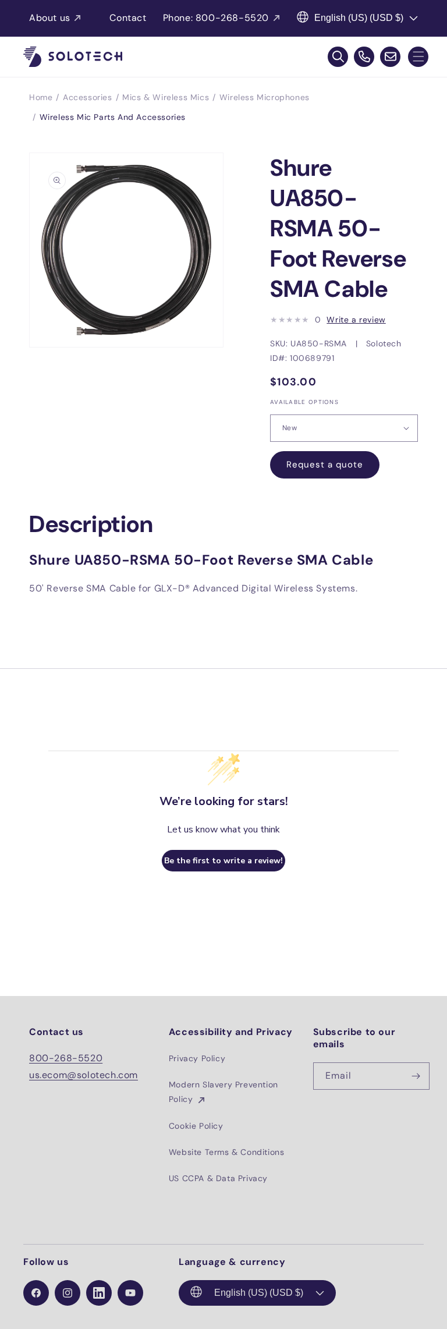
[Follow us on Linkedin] (99, 1293)
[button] (418, 57)
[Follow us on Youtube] (130, 1293)
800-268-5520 (65, 1058)
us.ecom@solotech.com (83, 1075)
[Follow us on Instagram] (67, 1293)
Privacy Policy (197, 1058)
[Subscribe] (416, 1076)
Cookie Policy (196, 1126)
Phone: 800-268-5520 (216, 18)
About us (49, 18)
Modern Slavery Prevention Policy (223, 1091)
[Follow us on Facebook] (36, 1293)
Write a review (356, 319)
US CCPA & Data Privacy (218, 1178)
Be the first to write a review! (223, 860)
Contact (127, 18)
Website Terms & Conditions (227, 1152)
